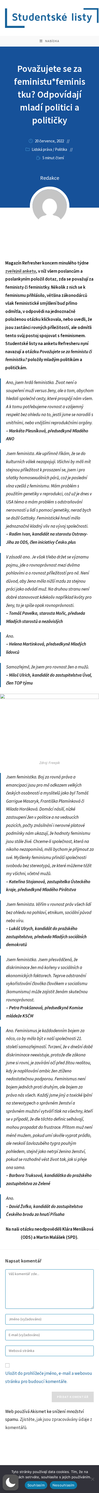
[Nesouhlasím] (92, 1479)
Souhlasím (36, 1485)
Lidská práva (42, 149)
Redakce (49, 177)
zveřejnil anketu (20, 271)
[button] (10, 1482)
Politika (61, 149)
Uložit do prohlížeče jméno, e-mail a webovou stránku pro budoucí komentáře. (48, 1377)
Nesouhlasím (63, 1485)
